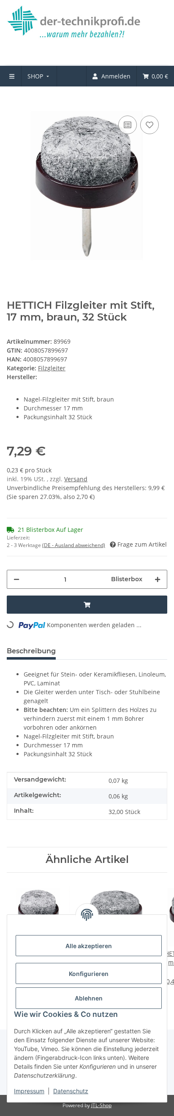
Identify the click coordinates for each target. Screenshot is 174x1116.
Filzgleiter (51, 368)
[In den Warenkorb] (13, 100)
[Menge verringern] (16, 579)
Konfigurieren (89, 973)
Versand (75, 479)
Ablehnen (89, 998)
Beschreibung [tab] (31, 651)
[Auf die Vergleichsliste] (127, 125)
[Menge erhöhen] (157, 579)
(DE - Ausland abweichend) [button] (73, 545)
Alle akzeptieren (88, 945)
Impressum (29, 1090)
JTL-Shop (101, 1105)
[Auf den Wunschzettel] (149, 125)
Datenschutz (70, 1090)
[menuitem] (39, 76)
